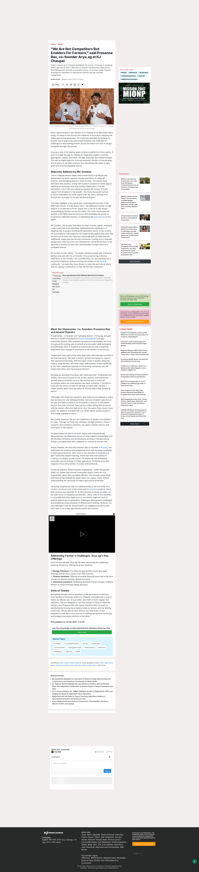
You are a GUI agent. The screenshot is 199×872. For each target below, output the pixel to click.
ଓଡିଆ (48, 842)
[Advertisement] (82, 309)
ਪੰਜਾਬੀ (59, 840)
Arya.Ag (85, 643)
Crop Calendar (75, 665)
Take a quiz (81, 632)
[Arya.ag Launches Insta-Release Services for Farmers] (56, 284)
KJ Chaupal (57, 643)
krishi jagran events (74, 647)
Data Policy (100, 866)
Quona (77, 651)
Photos (91, 837)
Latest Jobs (141, 76)
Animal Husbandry (119, 842)
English (45, 840)
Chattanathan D (90, 647)
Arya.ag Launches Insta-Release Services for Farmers (83, 275)
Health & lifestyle (107, 835)
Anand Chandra (60, 647)
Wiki (102, 837)
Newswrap (90, 847)
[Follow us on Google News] (138, 854)
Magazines (109, 837)
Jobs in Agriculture (89, 665)
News (89, 835)
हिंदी (50, 840)
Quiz (95, 845)
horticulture (92, 489)
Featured (91, 840)
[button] (114, 514)
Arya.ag (104, 447)
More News (134, 424)
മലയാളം (69, 840)
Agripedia (96, 835)
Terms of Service (91, 866)
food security (99, 217)
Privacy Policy (81, 866)
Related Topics (59, 639)
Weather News (144, 72)
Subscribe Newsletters (135, 322)
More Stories (135, 261)
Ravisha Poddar (56, 79)
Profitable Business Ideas (128, 76)
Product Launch (114, 840)
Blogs (90, 845)
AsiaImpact (58, 651)
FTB (99, 845)
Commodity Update (89, 842)
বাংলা (75, 840)
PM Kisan (124, 72)
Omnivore (101, 647)
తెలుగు (58, 842)
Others (84, 845)
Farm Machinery (104, 842)
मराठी (54, 840)
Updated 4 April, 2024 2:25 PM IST (73, 79)
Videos (97, 837)
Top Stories (124, 174)
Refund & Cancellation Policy (113, 866)
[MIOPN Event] (134, 93)
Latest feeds (126, 329)
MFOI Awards (133, 72)
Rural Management (88, 338)
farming (102, 261)
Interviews (119, 835)
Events (84, 837)
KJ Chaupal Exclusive (72, 643)
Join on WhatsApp (135, 304)
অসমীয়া (53, 842)
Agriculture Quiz (62, 665)
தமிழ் (63, 840)
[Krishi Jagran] (53, 832)
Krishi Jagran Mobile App (69, 663)
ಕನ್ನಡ (44, 842)
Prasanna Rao (95, 643)
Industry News (101, 840)
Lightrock (69, 651)
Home (84, 835)
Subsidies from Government (129, 79)
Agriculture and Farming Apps (107, 847)
